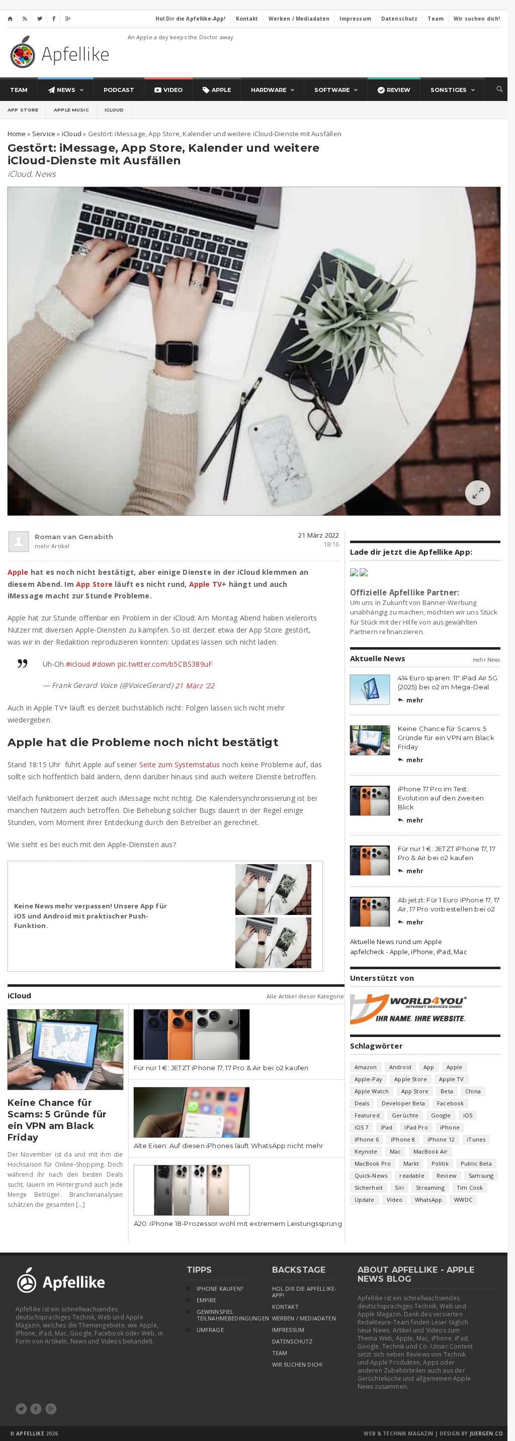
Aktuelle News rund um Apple (396, 941)
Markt (411, 1163)
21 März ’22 (194, 685)
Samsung (481, 1175)
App (429, 1067)
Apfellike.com (61, 51)
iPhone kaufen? (220, 1288)
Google (441, 1115)
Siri (399, 1187)
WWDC (463, 1199)
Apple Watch (372, 1091)
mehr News (486, 659)
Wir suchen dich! (297, 1364)
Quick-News (371, 1175)
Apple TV (205, 584)
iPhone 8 (403, 1139)
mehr (411, 700)
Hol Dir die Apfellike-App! (304, 1292)
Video (395, 1199)
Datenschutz (292, 1341)
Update (365, 1199)
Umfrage (210, 1329)
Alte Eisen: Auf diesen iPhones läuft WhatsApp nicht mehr (229, 1146)
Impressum (288, 1329)
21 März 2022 (318, 535)
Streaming (430, 1187)
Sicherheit (369, 1187)
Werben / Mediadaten (304, 1318)
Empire (207, 1300)
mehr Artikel (52, 546)
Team (280, 1353)
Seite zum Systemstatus (179, 764)
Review (447, 1175)
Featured (367, 1115)
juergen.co (486, 1433)
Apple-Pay (369, 1079)
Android (400, 1067)
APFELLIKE (30, 1433)
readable (411, 1175)
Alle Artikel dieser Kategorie (306, 996)
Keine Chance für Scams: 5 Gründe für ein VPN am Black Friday (57, 1120)
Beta (447, 1091)
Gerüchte (405, 1115)
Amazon (366, 1067)
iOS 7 (362, 1127)
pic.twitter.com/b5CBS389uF (165, 664)
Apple (18, 572)
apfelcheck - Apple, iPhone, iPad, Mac (408, 951)
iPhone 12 (441, 1139)
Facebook (450, 1103)
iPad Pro (415, 1127)
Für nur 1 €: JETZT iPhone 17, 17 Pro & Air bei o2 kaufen (221, 1068)
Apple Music (71, 110)
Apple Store (410, 1079)
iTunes (476, 1139)
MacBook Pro (373, 1163)
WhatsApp (428, 1199)
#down (103, 664)
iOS (468, 1115)
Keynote (366, 1151)
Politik (440, 1163)
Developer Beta (403, 1103)
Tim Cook (470, 1187)
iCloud (114, 110)
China (473, 1091)
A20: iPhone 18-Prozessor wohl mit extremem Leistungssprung (238, 1223)
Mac (395, 1151)
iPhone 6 (367, 1139)
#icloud (78, 664)
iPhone (450, 1127)
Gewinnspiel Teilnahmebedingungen (224, 1315)
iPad (387, 1127)
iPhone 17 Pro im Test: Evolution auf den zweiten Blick (441, 798)
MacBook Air (430, 1151)
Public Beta (476, 1163)
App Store (23, 110)
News (45, 173)
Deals (362, 1103)
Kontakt (285, 1306)
